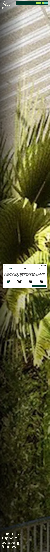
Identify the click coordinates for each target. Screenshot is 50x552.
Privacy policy (19, 276)
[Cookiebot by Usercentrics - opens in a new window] (42, 265)
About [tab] (40, 268)
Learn (23, 3)
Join (46, 3)
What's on (18, 3)
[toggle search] (43, 3)
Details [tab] (25, 268)
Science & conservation (30, 3)
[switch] (19, 282)
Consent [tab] (10, 268)
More (38, 3)
